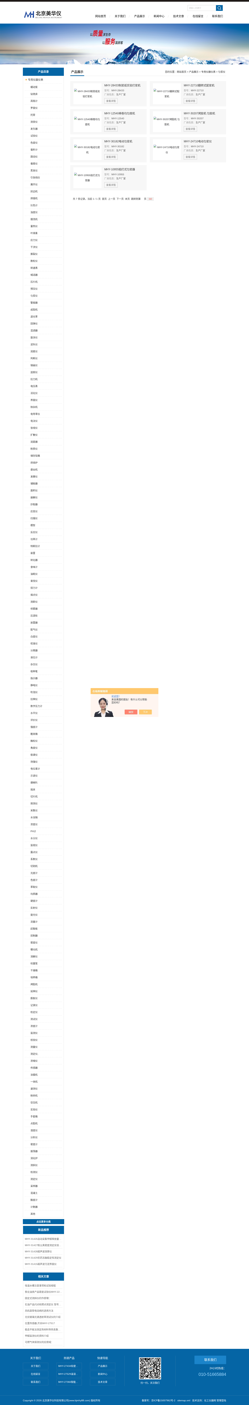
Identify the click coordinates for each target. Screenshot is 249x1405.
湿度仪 (34, 1130)
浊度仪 (34, 212)
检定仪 (34, 1012)
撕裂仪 (34, 254)
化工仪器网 (210, 1400)
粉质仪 (34, 448)
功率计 (34, 539)
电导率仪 (35, 414)
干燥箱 (34, 970)
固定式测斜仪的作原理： (38, 1298)
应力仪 (34, 240)
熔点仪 (34, 594)
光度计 (34, 873)
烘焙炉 (34, 462)
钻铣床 (34, 94)
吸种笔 (34, 671)
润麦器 (34, 441)
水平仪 (34, 713)
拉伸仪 (34, 699)
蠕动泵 (34, 87)
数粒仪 (34, 261)
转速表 (34, 268)
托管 (32, 114)
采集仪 (34, 810)
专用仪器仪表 (35, 79)
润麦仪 (34, 351)
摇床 (32, 789)
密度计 (34, 1144)
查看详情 (111, 101)
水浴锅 (34, 817)
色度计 (34, 880)
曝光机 (34, 949)
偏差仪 (34, 163)
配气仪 (34, 629)
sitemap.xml (183, 1400)
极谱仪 (34, 754)
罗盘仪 (34, 108)
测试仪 (34, 1019)
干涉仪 (34, 247)
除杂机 (34, 407)
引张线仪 (35, 177)
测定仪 (34, 1179)
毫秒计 (34, 149)
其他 (32, 1213)
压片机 (34, 281)
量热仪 (34, 226)
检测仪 (34, 1172)
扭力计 (34, 587)
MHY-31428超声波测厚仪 (38, 1251)
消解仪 (34, 956)
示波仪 (34, 775)
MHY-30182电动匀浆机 (118, 141)
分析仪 (34, 1137)
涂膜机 (34, 1074)
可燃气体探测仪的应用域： (39, 1342)
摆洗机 (34, 219)
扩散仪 (34, 434)
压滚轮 (34, 615)
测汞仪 (34, 121)
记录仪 (34, 1005)
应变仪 (34, 511)
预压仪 (34, 288)
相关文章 (43, 1276)
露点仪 (34, 852)
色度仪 (34, 142)
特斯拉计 (35, 546)
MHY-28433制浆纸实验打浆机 (122, 85)
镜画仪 (34, 365)
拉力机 (34, 379)
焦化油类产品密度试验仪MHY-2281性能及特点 (43, 1291)
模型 (32, 525)
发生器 (34, 128)
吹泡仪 (34, 692)
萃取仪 (34, 887)
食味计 (34, 567)
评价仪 (34, 720)
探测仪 (34, 803)
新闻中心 (159, 16)
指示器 (34, 678)
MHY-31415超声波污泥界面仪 (41, 1264)
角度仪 (34, 747)
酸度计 (34, 1200)
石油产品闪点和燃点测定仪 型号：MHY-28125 (43, 1304)
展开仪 (34, 184)
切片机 (34, 796)
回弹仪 (34, 323)
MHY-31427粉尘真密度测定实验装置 (43, 1245)
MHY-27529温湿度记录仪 (70, 1374)
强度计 (34, 727)
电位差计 (35, 768)
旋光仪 (34, 914)
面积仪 (34, 490)
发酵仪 (34, 476)
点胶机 (34, 1123)
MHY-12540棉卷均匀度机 (119, 113)
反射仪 (34, 907)
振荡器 (34, 1151)
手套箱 (34, 1116)
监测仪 (34, 1033)
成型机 (34, 309)
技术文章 (178, 16)
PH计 (33, 831)
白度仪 (34, 636)
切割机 (34, 866)
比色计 (34, 205)
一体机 (34, 1081)
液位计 (34, 657)
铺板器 (34, 483)
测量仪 (34, 1047)
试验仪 (34, 135)
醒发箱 (34, 734)
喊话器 (34, 274)
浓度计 (34, 1026)
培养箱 (34, 977)
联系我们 (217, 16)
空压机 (34, 1102)
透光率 (34, 316)
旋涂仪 (34, 337)
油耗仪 (34, 574)
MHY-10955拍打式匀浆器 (119, 169)
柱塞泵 (34, 963)
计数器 (34, 1206)
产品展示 (139, 16)
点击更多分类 (43, 1221)
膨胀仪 (34, 998)
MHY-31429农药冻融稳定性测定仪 (43, 1257)
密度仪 (34, 942)
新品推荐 (43, 1229)
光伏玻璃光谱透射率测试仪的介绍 (42, 1317)
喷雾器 (34, 608)
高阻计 (34, 101)
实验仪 (34, 1109)
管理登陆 (221, 1400)
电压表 (34, 386)
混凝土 (34, 1193)
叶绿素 (34, 233)
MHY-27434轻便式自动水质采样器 (70, 1366)
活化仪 (34, 393)
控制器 (34, 935)
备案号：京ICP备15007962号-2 (158, 1400)
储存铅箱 (35, 455)
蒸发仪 (34, 170)
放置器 (34, 622)
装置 (32, 553)
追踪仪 (34, 372)
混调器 (34, 330)
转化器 (34, 560)
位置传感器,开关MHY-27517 (40, 1323)
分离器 (34, 650)
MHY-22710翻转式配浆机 (199, 85)
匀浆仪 (34, 295)
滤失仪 (34, 344)
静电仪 (34, 685)
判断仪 (34, 358)
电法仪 (34, 421)
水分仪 (34, 838)
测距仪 (34, 601)
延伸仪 (34, 991)
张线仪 (34, 427)
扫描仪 (34, 518)
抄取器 (34, 504)
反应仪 (34, 532)
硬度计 (34, 900)
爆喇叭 (34, 782)
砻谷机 (34, 469)
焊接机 (34, 198)
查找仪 (34, 581)
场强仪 (34, 761)
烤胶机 (34, 984)
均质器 (34, 894)
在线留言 (198, 16)
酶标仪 (34, 740)
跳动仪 (34, 156)
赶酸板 (34, 928)
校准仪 (34, 643)
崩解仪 (34, 497)
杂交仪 (34, 664)
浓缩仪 (34, 1060)
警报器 (34, 302)
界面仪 (34, 400)
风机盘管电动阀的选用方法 (39, 1310)
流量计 (34, 921)
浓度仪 (34, 824)
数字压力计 (36, 706)
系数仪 (34, 859)
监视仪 (34, 845)
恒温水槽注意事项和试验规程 (40, 1285)
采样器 (34, 1186)
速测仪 (34, 1088)
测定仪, (34, 1053)
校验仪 (34, 1040)
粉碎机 (34, 1095)
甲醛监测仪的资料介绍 (37, 1335)
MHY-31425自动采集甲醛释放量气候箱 (43, 1239)
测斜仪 (34, 1165)
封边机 (34, 191)
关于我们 (120, 16)
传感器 (34, 1067)
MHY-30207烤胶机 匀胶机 (199, 113)
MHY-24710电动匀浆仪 (198, 141)
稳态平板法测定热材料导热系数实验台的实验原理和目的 (43, 1329)
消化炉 (34, 1158)
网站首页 (100, 16)
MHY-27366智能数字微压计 (70, 1382)
